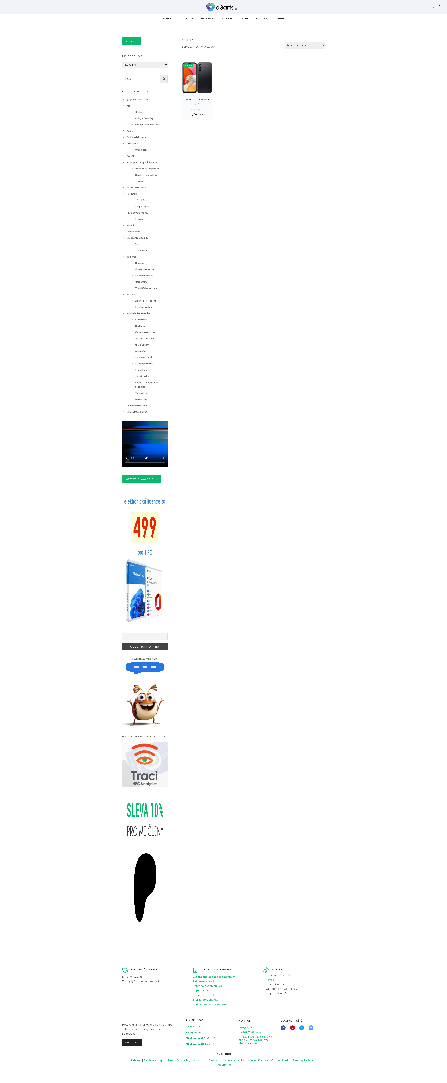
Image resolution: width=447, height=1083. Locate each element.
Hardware (132, 194)
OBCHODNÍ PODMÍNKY (216, 969)
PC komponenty (144, 363)
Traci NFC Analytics (146, 288)
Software (132, 294)
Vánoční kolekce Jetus (148, 124)
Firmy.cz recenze (144, 269)
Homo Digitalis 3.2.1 (181, 1060)
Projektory (141, 370)
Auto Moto (141, 319)
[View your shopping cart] (440, 7)
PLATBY (277, 969)
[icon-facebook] (284, 1027)
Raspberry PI (142, 206)
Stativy (139, 181)
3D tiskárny (141, 200)
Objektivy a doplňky (146, 175)
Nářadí (130, 225)
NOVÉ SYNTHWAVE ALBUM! (141, 479)
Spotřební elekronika (138, 313)
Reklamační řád (203, 981)
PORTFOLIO (186, 18)
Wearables (141, 399)
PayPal (270, 979)
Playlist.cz (224, 1065)
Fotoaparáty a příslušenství (142, 162)
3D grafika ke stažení (138, 99)
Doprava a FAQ (202, 990)
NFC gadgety (142, 345)
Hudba (138, 112)
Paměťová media (144, 357)
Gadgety (140, 326)
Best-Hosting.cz (155, 1060)
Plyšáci (139, 219)
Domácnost (133, 143)
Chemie (139, 263)
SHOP (280, 18)
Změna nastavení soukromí (211, 1004)
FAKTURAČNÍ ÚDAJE (144, 969)
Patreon (136, 1060)
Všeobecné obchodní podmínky (214, 977)
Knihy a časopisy (144, 118)
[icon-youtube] (293, 1027)
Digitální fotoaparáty (147, 168)
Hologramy (141, 282)
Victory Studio (281, 1060)
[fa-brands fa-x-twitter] (302, 1027)
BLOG (245, 18)
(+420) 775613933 (250, 1032)
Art (128, 105)
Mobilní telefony (144, 338)
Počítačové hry (143, 307)
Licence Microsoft (145, 300)
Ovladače (140, 351)
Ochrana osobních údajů (209, 986)
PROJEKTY (208, 18)
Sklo (137, 244)
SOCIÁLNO (263, 18)
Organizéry (141, 150)
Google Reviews (144, 275)
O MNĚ (167, 18)
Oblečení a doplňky (137, 238)
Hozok (201, 1060)
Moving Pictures (304, 1060)
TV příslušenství (144, 393)
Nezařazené (133, 231)
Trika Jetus (141, 250)
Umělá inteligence (137, 412)
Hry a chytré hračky (137, 212)
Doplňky (131, 156)
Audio (130, 131)
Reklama (131, 256)
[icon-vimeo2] (312, 1027)
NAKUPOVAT (132, 1042)
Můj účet (131, 41)
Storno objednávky (205, 999)
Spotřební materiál (137, 405)
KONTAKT (228, 18)
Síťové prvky (142, 376)
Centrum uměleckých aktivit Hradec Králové (238, 1060)
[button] (132, 977)
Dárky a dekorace (136, 137)
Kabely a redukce (145, 332)
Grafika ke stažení (136, 187)
